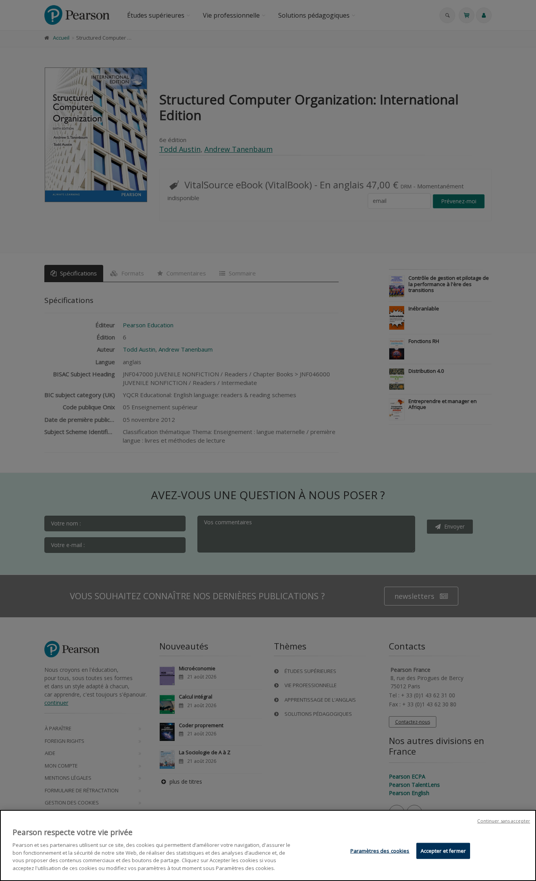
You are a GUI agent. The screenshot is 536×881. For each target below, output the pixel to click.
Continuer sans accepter (503, 821)
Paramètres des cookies (380, 850)
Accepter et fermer (443, 850)
